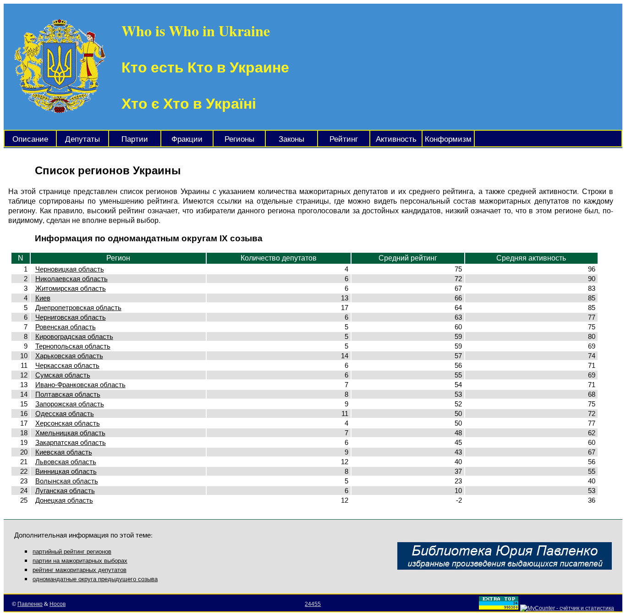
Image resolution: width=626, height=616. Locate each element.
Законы (291, 139)
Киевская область (63, 452)
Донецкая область (64, 500)
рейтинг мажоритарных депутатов (79, 569)
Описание (30, 139)
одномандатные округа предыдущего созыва (95, 579)
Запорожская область (69, 404)
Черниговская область (70, 317)
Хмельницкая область (70, 433)
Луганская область (65, 490)
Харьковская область (69, 356)
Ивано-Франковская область (80, 384)
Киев (42, 298)
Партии (134, 139)
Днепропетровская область (78, 307)
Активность (396, 139)
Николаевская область (71, 279)
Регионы (239, 139)
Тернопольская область (72, 346)
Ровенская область (65, 327)
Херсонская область (67, 423)
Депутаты (82, 139)
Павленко (30, 604)
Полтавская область (67, 394)
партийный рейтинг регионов (72, 551)
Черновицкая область (69, 269)
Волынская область (66, 481)
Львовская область (65, 462)
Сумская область (62, 375)
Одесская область (64, 413)
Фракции (187, 139)
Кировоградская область (74, 336)
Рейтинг (343, 139)
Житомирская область (70, 288)
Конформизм (448, 139)
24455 (313, 604)
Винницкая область (66, 471)
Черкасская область (67, 365)
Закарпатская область (70, 442)
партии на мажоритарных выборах (80, 560)
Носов (57, 604)
